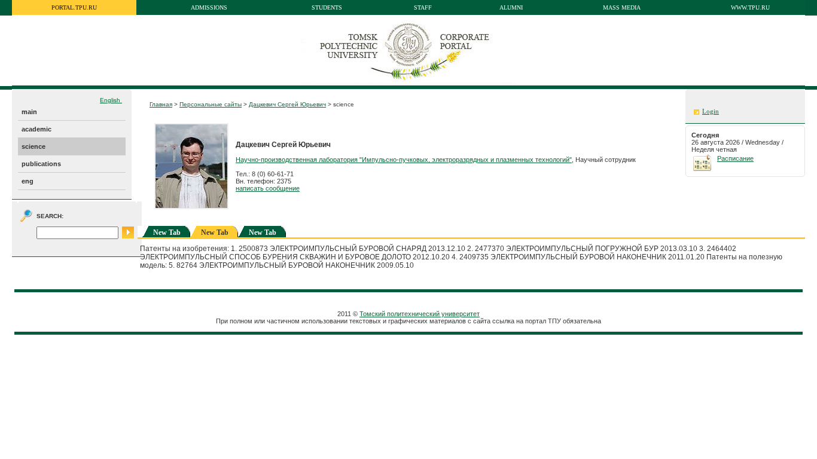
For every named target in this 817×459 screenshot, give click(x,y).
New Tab (167, 232)
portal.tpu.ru (74, 7)
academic (36, 129)
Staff (423, 7)
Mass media (622, 7)
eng (27, 181)
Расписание (735, 158)
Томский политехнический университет (419, 313)
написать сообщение (268, 188)
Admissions (209, 7)
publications (41, 163)
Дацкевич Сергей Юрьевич (287, 104)
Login (710, 111)
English (111, 100)
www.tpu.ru (750, 7)
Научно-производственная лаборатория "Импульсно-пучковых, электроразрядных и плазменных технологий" (404, 159)
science (33, 146)
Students (327, 7)
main (29, 111)
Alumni (511, 7)
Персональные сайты (210, 104)
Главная (161, 104)
